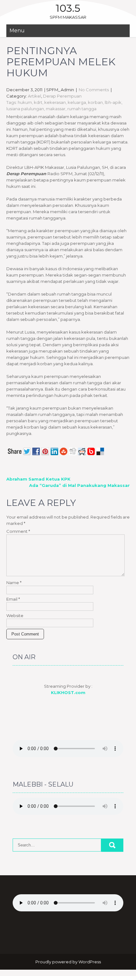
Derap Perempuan (62, 96)
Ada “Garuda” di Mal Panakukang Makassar (79, 485)
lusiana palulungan (25, 108)
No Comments (94, 89)
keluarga (77, 102)
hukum (25, 102)
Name (14, 582)
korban (95, 102)
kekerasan (55, 102)
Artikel (34, 96)
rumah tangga (81, 108)
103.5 (68, 8)
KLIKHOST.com (68, 692)
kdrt (38, 102)
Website (14, 615)
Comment (18, 531)
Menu (17, 31)
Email (13, 599)
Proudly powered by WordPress (68, 961)
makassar (55, 108)
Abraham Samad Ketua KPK (38, 479)
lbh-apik (113, 102)
